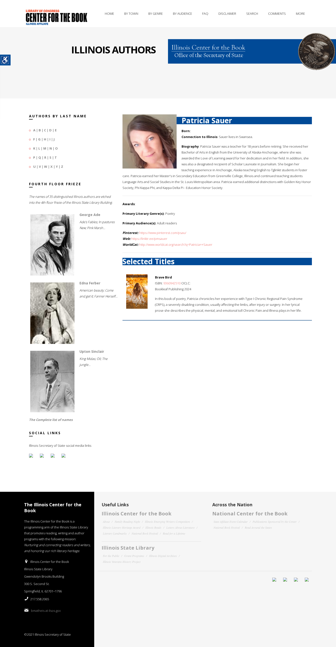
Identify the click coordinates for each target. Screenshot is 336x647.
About (106, 522)
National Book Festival (145, 533)
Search (252, 13)
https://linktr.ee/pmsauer (149, 238)
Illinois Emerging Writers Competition (167, 522)
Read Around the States (258, 527)
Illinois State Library (128, 547)
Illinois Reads (153, 527)
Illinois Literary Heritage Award (121, 527)
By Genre (155, 13)
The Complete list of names (51, 419)
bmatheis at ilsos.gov (46, 610)
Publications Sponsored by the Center (275, 522)
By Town (131, 13)
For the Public (111, 556)
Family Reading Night (127, 522)
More (300, 13)
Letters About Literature (180, 527)
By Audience (182, 13)
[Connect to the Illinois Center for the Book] (252, 48)
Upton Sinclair (91, 351)
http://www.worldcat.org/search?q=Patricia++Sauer (175, 244)
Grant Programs (134, 556)
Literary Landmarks (115, 533)
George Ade (89, 214)
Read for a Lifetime (174, 533)
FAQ (205, 13)
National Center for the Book (250, 513)
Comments (277, 13)
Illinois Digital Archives (163, 556)
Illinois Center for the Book (136, 513)
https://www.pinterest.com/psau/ (162, 233)
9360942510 (172, 283)
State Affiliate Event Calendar (231, 522)
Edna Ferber (89, 283)
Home (109, 13)
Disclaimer (227, 13)
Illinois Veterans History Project (121, 562)
